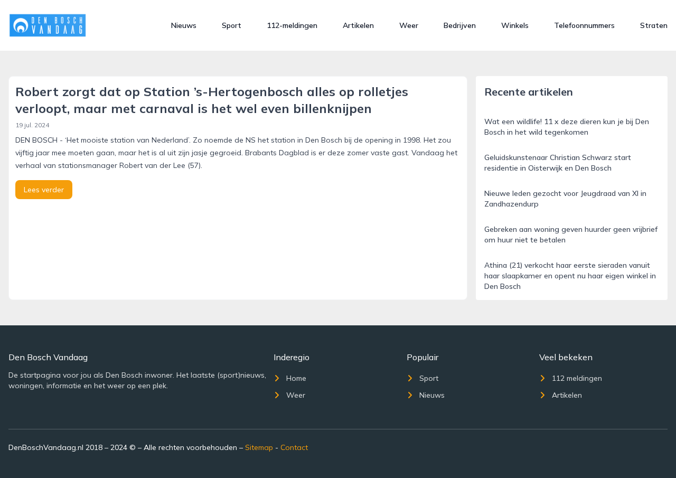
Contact (294, 447)
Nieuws (183, 25)
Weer (408, 25)
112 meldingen (577, 378)
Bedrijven (460, 25)
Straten (654, 25)
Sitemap (259, 447)
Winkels (515, 25)
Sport (231, 25)
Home (296, 378)
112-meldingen (292, 25)
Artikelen (358, 25)
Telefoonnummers (584, 25)
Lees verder (44, 189)
